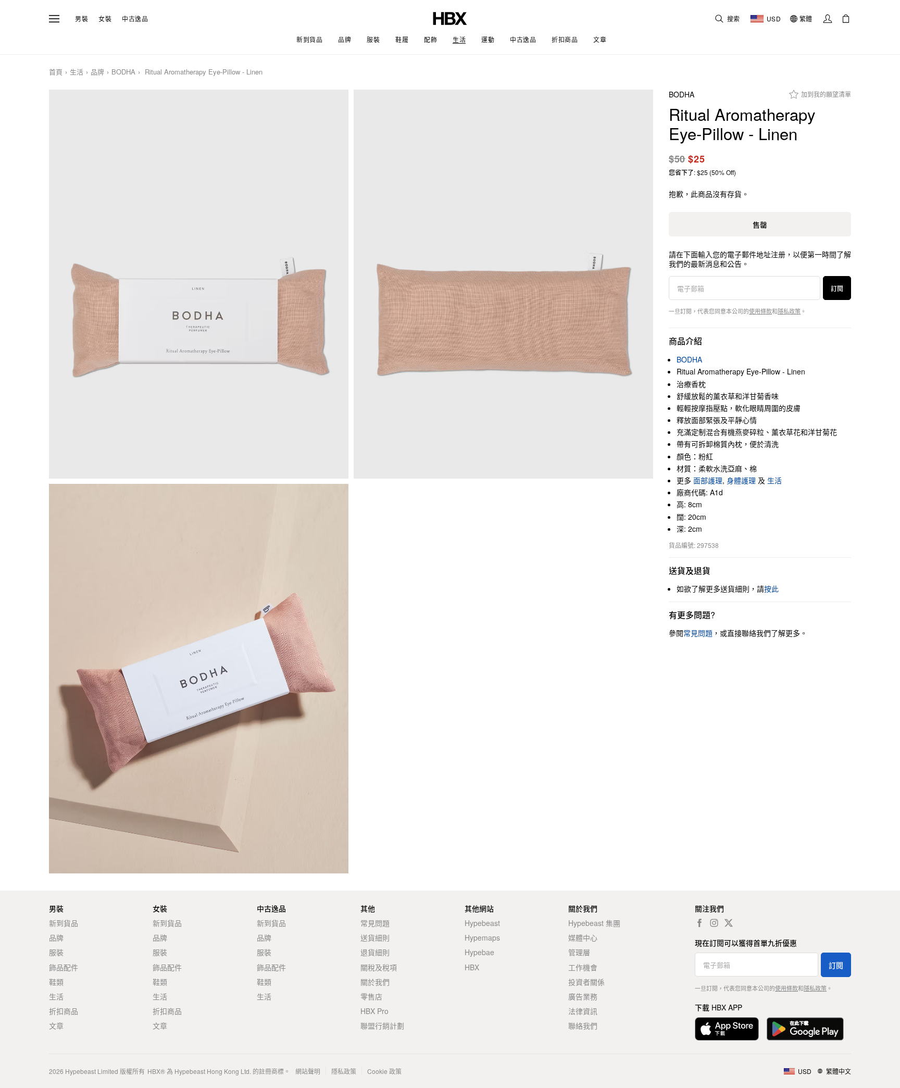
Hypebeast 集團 (594, 923)
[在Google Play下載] (805, 1029)
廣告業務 (582, 996)
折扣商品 (63, 1011)
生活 (76, 72)
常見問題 (375, 923)
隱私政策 (789, 311)
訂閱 (837, 288)
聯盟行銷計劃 (382, 1025)
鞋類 (56, 981)
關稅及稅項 (378, 967)
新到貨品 (63, 923)
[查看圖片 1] (198, 284)
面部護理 (707, 480)
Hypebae (479, 952)
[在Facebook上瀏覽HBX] (699, 923)
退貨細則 (375, 952)
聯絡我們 (582, 1025)
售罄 (760, 224)
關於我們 (375, 981)
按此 (771, 588)
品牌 (97, 72)
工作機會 (582, 967)
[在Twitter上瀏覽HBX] (728, 923)
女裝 (104, 19)
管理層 (579, 952)
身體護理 (741, 480)
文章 (56, 1025)
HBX (472, 967)
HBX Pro (374, 1011)
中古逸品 (135, 19)
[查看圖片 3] (198, 678)
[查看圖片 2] (503, 284)
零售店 (371, 996)
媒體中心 (582, 937)
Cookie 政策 (384, 1071)
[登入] (827, 19)
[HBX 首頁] (450, 17)
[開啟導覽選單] (54, 19)
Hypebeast (482, 923)
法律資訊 (582, 1011)
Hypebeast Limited (91, 1071)
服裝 (56, 952)
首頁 (56, 72)
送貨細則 (375, 937)
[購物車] (846, 19)
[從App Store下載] (727, 1029)
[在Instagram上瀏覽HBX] (714, 923)
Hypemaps (482, 937)
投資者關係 (586, 981)
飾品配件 (63, 967)
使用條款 (760, 311)
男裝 (81, 19)
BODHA (123, 72)
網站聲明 (307, 1071)
